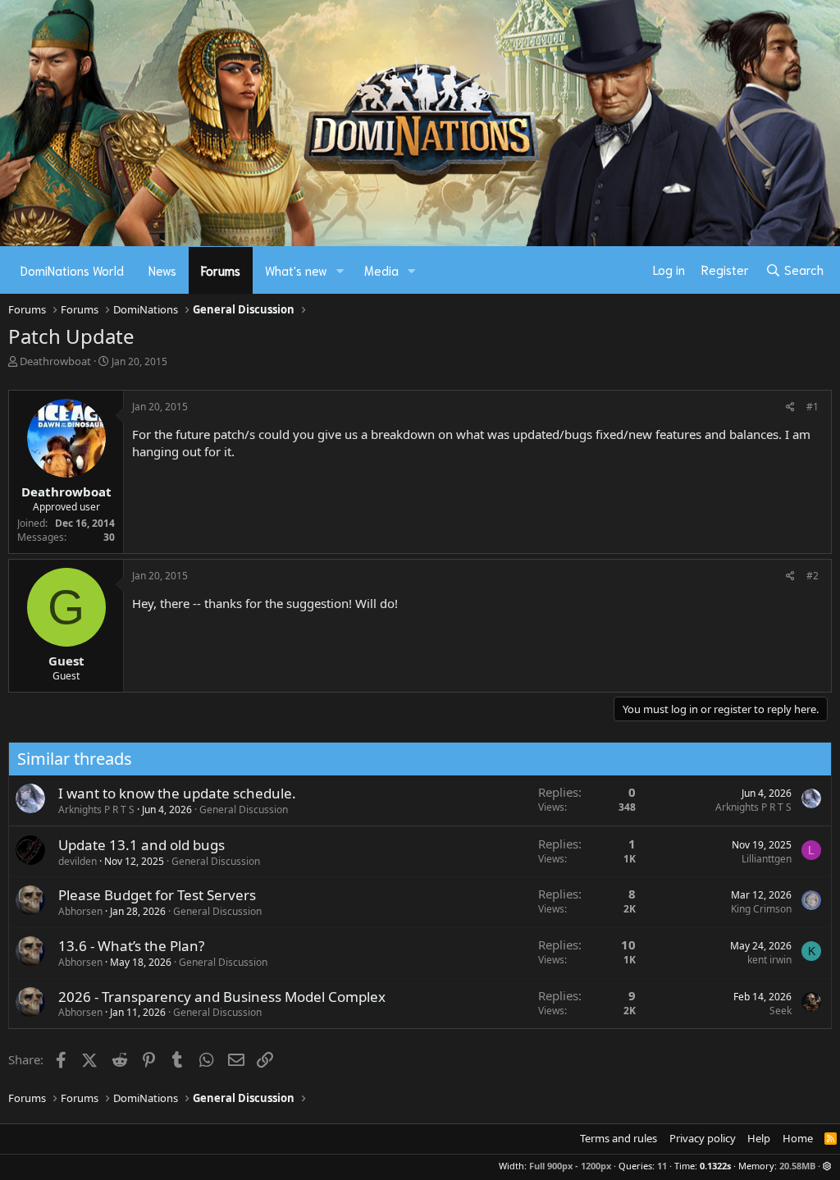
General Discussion (243, 809)
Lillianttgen (767, 859)
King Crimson (761, 909)
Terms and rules (618, 1138)
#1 (812, 407)
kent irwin (769, 960)
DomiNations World (72, 270)
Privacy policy (702, 1138)
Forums (220, 270)
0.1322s (715, 1165)
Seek (780, 1011)
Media (381, 270)
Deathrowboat (55, 361)
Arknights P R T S (96, 809)
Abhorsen (80, 911)
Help (758, 1138)
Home (798, 1138)
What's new (296, 270)
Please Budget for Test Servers (157, 894)
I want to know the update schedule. (177, 793)
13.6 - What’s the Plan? (131, 945)
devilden (77, 861)
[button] (340, 270)
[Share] (790, 407)
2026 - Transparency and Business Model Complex (222, 996)
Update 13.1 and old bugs (141, 844)
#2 (812, 576)
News (162, 270)
